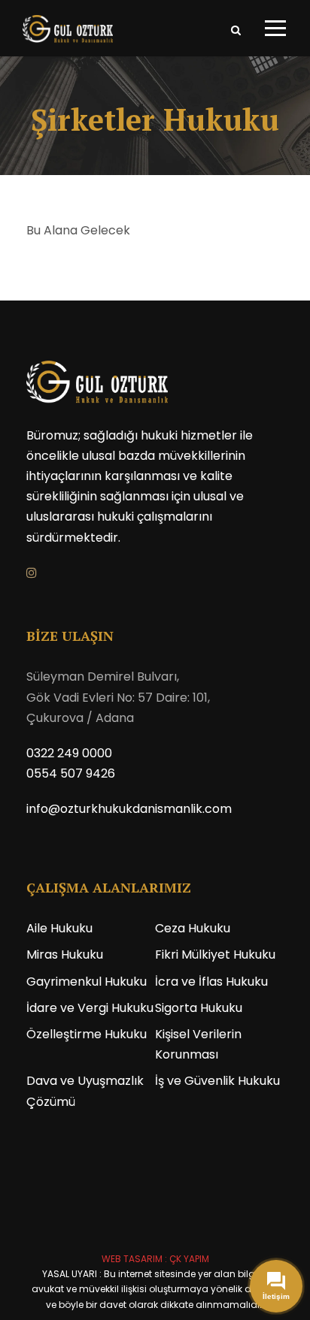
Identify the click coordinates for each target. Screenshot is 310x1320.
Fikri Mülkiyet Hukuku (215, 954)
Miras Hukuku (64, 954)
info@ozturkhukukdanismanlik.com (129, 808)
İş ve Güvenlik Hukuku (217, 1080)
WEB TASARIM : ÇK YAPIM (155, 1258)
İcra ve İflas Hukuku (211, 981)
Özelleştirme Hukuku (86, 1034)
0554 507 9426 (70, 773)
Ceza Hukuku (192, 928)
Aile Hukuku (59, 928)
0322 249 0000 (69, 753)
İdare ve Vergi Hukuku (89, 1007)
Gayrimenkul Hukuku (86, 981)
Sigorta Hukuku (198, 1007)
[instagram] (31, 572)
